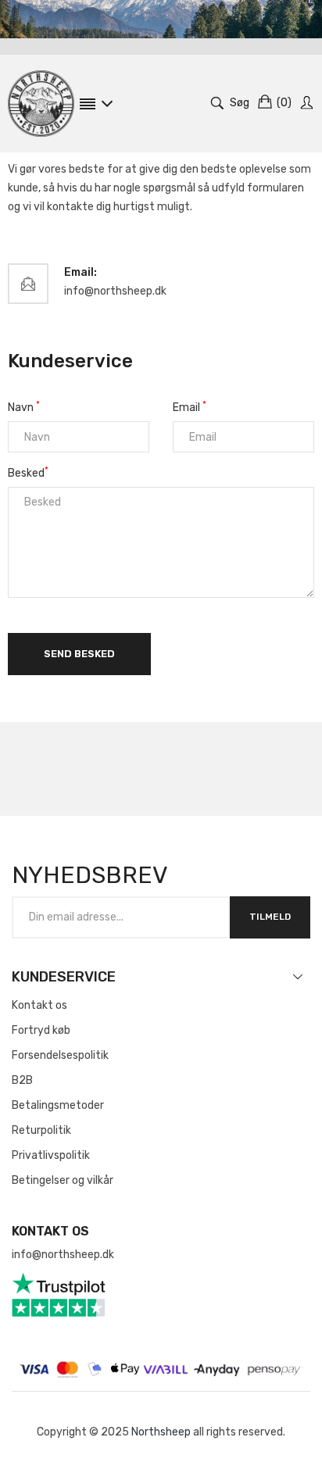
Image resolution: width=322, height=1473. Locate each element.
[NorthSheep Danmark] (41, 103)
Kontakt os (39, 1005)
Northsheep (161, 1432)
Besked (28, 472)
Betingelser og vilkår (62, 1180)
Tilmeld (270, 916)
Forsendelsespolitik (60, 1055)
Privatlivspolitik (51, 1155)
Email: (80, 272)
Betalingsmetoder (58, 1105)
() (284, 102)
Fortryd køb (41, 1030)
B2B (22, 1080)
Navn (24, 406)
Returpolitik (41, 1130)
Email (189, 406)
